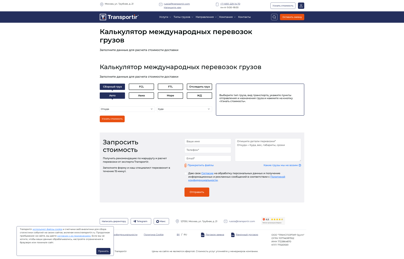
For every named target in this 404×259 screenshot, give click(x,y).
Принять (103, 251)
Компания (226, 16)
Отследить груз (199, 86)
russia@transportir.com (177, 3)
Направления (205, 16)
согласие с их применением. (74, 235)
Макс (163, 221)
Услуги (163, 16)
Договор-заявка (215, 234)
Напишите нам (172, 7)
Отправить (197, 192)
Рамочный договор (247, 234)
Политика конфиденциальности (118, 234)
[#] (119, 16)
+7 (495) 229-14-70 (230, 3)
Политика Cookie (153, 234)
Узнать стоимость (283, 5)
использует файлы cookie (47, 229)
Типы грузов (182, 16)
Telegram (142, 221)
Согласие (207, 173)
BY (178, 234)
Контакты (244, 16)
